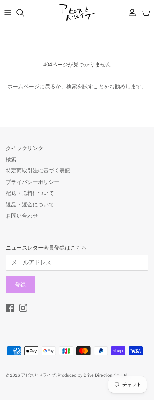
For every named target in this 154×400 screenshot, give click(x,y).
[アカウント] (130, 12)
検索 (11, 159)
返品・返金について (30, 204)
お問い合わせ (22, 216)
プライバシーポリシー (32, 182)
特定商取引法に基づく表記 (38, 170)
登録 (20, 285)
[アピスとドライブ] (77, 13)
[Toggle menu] (8, 12)
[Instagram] (23, 308)
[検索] (24, 12)
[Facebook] (10, 308)
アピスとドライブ (38, 375)
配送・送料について (30, 193)
